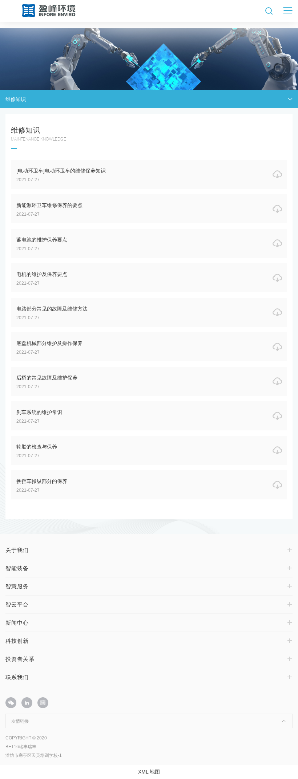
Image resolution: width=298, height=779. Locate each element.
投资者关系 (20, 659)
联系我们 (17, 677)
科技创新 (17, 641)
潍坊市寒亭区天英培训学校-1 (33, 755)
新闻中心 (17, 623)
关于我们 (17, 550)
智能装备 (17, 568)
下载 (280, 174)
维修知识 (15, 99)
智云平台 (17, 604)
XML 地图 (149, 772)
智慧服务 (17, 586)
